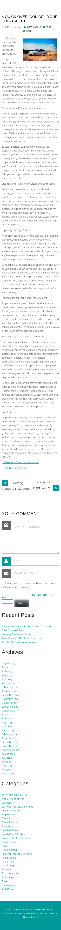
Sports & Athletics (11, 873)
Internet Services (10, 842)
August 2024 (8, 710)
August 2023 (8, 754)
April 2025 (7, 679)
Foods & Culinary (11, 822)
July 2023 (7, 757)
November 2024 (10, 699)
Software (6, 869)
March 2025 (8, 683)
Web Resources (10, 889)
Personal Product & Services (17, 854)
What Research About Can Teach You (21, 638)
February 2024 (9, 734)
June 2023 (7, 761)
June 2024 (7, 718)
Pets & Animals (10, 857)
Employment (8, 814)
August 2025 (8, 663)
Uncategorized (9, 885)
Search (5, 597)
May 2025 (7, 675)
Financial (6, 818)
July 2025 (7, 667)
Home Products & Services (16, 838)
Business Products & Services (17, 806)
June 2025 (7, 671)
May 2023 (7, 765)
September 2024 (10, 706)
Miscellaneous (9, 850)
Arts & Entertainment (13, 799)
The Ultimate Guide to (13, 630)
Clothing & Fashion (11, 810)
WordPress (31, 913)
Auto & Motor (8, 802)
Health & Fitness (10, 830)
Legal (5, 846)
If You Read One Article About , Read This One (26, 626)
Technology (8, 877)
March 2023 (8, 773)
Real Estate (8, 861)
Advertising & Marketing (14, 795)
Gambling (7, 826)
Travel (5, 881)
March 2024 (8, 730)
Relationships (9, 865)
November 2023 (10, 746)
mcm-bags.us (34, 27)
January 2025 (9, 691)
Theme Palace (30, 917)
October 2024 (9, 703)
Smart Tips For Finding (14, 468)
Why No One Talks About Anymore (20, 642)
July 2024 (7, 714)
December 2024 (10, 695)
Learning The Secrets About (16, 634)
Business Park (47, 913)
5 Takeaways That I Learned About (20, 462)
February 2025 (9, 687)
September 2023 (10, 750)
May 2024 (7, 722)
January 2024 (9, 738)
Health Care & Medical (14, 834)
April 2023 (7, 769)
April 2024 (7, 726)
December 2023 (10, 742)
